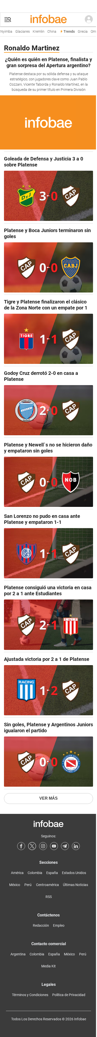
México (14, 885)
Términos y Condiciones (30, 995)
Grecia (81, 31)
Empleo (58, 925)
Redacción (41, 925)
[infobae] (48, 19)
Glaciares (21, 31)
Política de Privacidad (68, 995)
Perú (28, 885)
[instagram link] (43, 846)
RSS (49, 897)
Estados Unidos (74, 873)
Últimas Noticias (75, 885)
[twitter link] (32, 846)
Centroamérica (47, 885)
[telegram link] (65, 846)
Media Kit (48, 966)
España (52, 873)
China (50, 31)
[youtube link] (54, 846)
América (17, 873)
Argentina (18, 954)
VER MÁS (48, 798)
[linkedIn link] (76, 846)
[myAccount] (89, 19)
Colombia (35, 873)
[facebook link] (21, 846)
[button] (7, 19)
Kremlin (37, 31)
